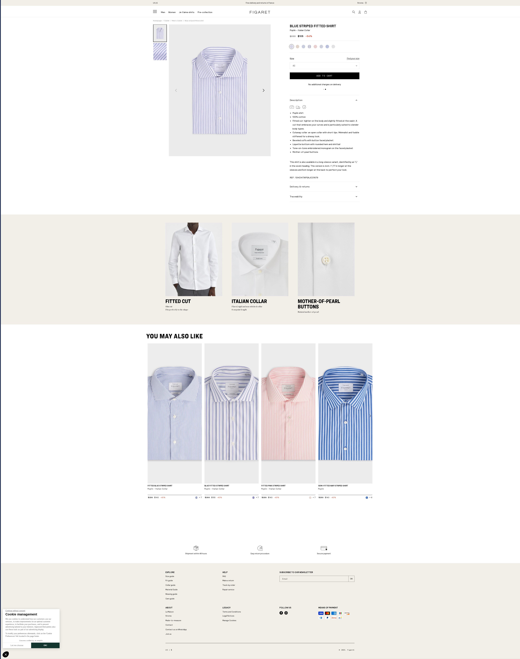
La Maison (169, 612)
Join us (168, 634)
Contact (169, 625)
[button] (155, 11)
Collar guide (170, 585)
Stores (360, 3)
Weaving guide (171, 594)
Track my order (228, 585)
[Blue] (303, 46)
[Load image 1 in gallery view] (160, 33)
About (169, 607)
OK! (45, 645)
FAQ (224, 576)
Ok (351, 579)
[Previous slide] (176, 90)
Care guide (169, 599)
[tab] (323, 89)
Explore (170, 572)
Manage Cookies (229, 620)
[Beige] (297, 46)
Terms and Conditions (231, 612)
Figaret (351, 650)
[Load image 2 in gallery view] (160, 51)
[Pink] (315, 46)
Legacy (226, 607)
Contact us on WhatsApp (176, 629)
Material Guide (171, 589)
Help (224, 572)
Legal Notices (228, 616)
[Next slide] (264, 90)
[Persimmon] (333, 46)
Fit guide (169, 580)
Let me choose (17, 645)
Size (292, 58)
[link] (260, 3)
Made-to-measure (173, 620)
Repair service (228, 589)
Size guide (169, 576)
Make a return (228, 580)
